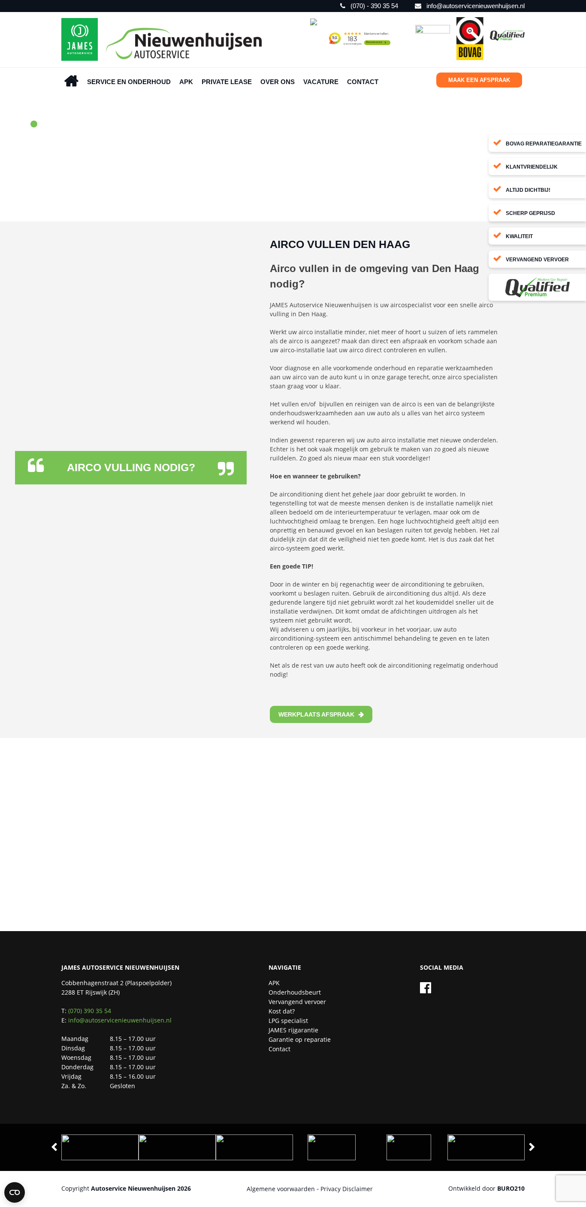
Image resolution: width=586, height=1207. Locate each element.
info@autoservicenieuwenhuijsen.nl (120, 1020)
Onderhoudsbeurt (295, 992)
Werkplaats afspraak (316, 714)
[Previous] (54, 1147)
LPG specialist (288, 1020)
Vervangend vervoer (297, 1002)
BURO (511, 1188)
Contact (362, 81)
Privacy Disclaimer (346, 1189)
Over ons (277, 81)
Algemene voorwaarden (281, 1189)
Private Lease (227, 81)
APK (186, 81)
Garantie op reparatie (300, 1039)
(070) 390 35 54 (89, 1011)
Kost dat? (282, 1011)
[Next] (532, 1147)
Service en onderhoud (129, 81)
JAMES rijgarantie (293, 1030)
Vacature (320, 81)
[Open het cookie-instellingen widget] (14, 1192)
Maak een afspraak (479, 80)
